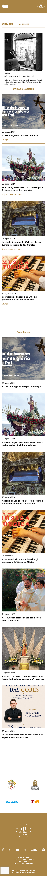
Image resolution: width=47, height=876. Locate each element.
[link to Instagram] (10, 850)
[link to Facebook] (3, 849)
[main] (23, 385)
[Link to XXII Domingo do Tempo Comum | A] (23, 119)
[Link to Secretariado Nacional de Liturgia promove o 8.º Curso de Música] (23, 282)
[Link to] (23, 59)
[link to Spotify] (43, 849)
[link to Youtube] (17, 850)
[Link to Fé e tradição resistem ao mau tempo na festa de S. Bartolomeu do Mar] (23, 172)
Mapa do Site (23, 857)
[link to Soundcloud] (34, 850)
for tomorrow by (23, 863)
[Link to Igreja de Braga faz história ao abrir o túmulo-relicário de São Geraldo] (23, 227)
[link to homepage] (41, 6)
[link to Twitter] (25, 850)
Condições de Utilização (23, 859)
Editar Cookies (23, 861)
